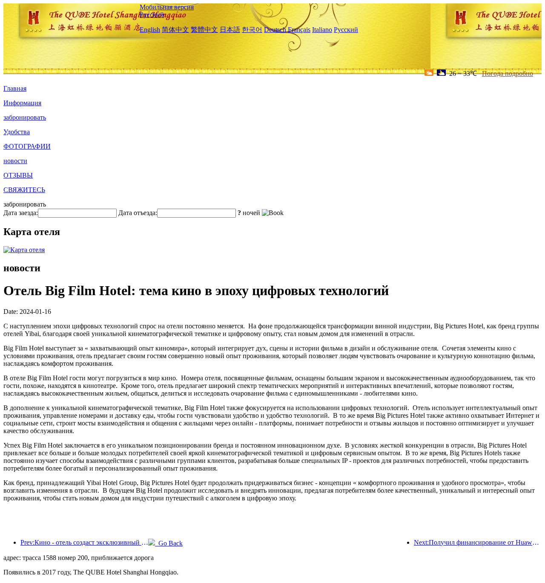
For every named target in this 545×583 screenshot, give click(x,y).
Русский (152, 14)
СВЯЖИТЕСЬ (24, 189)
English (150, 29)
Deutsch (275, 29)
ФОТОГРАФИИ (27, 146)
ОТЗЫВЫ (18, 175)
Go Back (169, 543)
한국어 (252, 29)
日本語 (230, 29)
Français (299, 29)
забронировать (24, 117)
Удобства (16, 131)
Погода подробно (507, 73)
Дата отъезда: (137, 212)
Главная (14, 88)
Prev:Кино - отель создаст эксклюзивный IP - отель (84, 542)
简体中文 (175, 29)
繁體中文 (204, 29)
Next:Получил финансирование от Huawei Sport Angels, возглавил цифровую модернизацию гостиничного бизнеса (478, 542)
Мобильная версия (167, 7)
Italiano (322, 29)
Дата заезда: (20, 212)
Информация (22, 102)
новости (15, 160)
